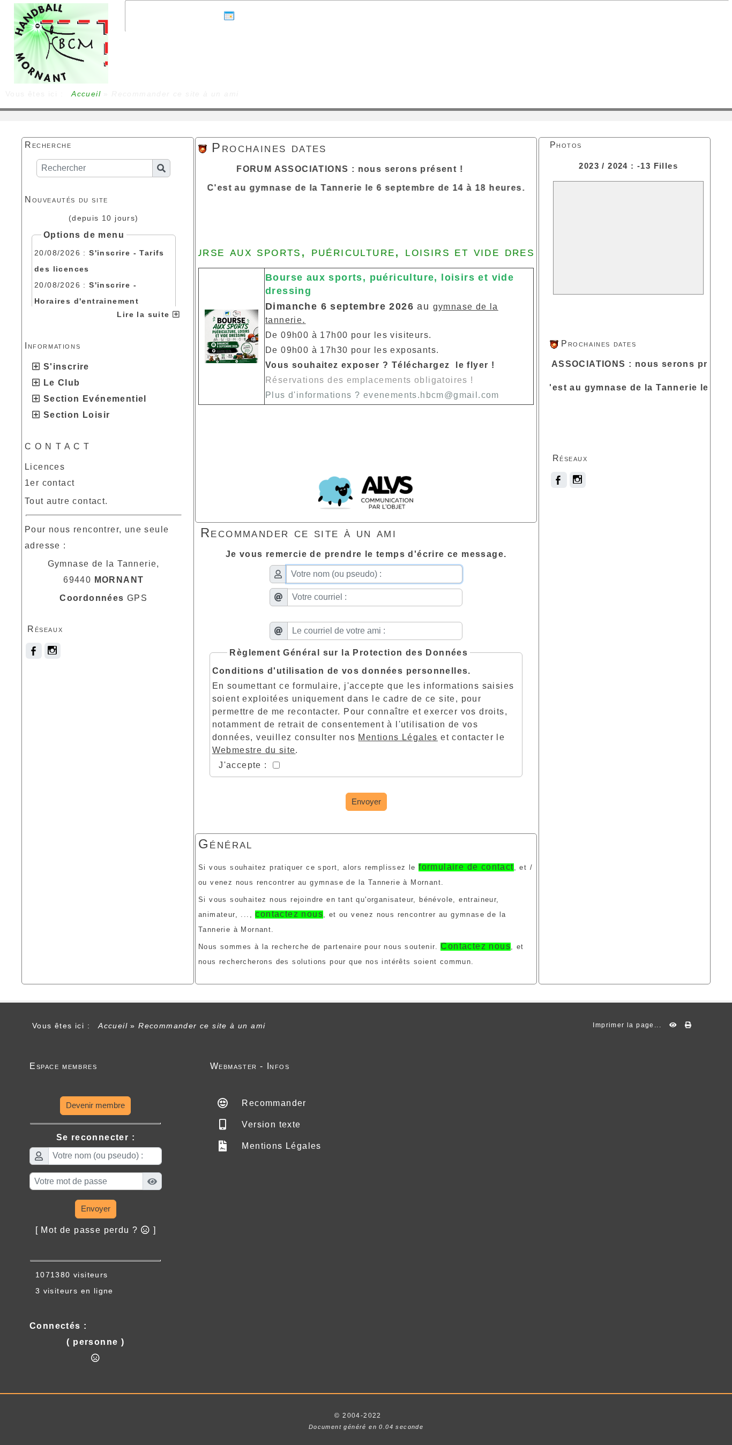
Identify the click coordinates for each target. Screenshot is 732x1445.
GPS (137, 598)
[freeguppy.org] (306, 1415)
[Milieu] (716, 746)
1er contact (49, 482)
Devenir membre (95, 1105)
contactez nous (289, 914)
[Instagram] (52, 651)
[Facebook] (34, 651)
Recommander (273, 1103)
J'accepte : (244, 765)
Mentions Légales (280, 1145)
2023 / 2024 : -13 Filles (628, 165)
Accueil (86, 93)
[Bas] (716, 765)
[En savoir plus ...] (420, 1415)
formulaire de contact (466, 866)
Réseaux (103, 629)
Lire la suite (145, 314)
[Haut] (716, 727)
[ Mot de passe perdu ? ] (95, 1230)
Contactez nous (475, 946)
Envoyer (366, 801)
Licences (45, 466)
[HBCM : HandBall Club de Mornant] (61, 43)
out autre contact (67, 501)
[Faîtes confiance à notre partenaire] (366, 489)
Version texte (270, 1124)
